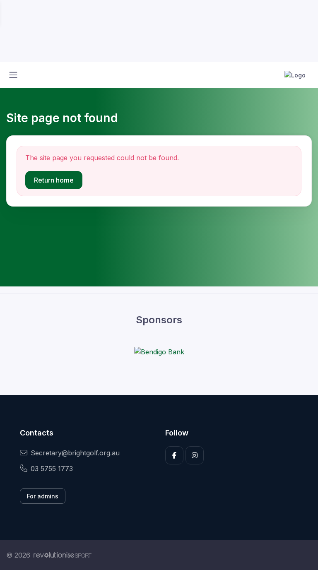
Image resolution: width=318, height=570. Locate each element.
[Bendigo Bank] (159, 351)
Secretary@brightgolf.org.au (75, 453)
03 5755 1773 (52, 468)
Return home (54, 180)
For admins (42, 496)
